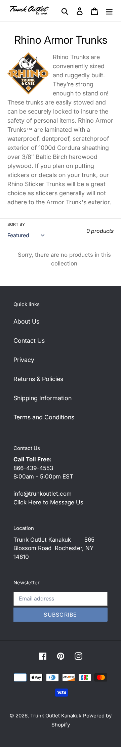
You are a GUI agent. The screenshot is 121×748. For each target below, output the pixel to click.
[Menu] (109, 11)
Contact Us (29, 340)
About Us (26, 321)
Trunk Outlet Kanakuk (55, 715)
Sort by (16, 224)
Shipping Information (42, 398)
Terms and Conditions (43, 417)
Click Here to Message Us (48, 502)
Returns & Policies (38, 378)
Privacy (23, 359)
